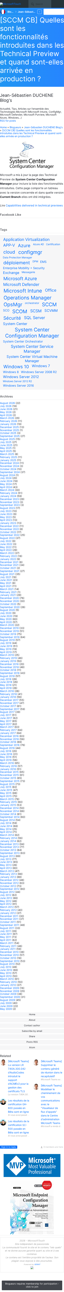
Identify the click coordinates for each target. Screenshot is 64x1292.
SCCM (49, 304)
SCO (6, 310)
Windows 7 (41, 366)
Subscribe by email (32, 1031)
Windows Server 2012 (21, 377)
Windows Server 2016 (18, 385)
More (39, 12)
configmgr (30, 252)
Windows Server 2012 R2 (17, 381)
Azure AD (38, 244)
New (56, 11)
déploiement (16, 262)
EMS (43, 262)
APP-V (9, 245)
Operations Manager (27, 298)
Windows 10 (16, 366)
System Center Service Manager (32, 349)
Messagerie (28, 272)
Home (3, 127)
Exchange (11, 273)
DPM (35, 261)
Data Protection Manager (17, 257)
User (62, 4)
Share (32, 1036)
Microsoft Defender (21, 284)
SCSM (36, 310)
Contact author (32, 1025)
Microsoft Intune (23, 291)
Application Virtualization (26, 239)
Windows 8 (11, 372)
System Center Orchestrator (23, 341)
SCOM (19, 311)
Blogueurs (15, 127)
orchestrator (32, 302)
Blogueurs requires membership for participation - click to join (32, 1285)
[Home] (11, 4)
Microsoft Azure (20, 278)
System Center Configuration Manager (32, 333)
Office (50, 290)
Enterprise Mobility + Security (24, 268)
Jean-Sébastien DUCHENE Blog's (43, 127)
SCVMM (51, 310)
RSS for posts (8, 120)
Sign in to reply (8, 1147)
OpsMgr (13, 304)
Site (25, 4)
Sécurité (12, 318)
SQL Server (34, 317)
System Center (15, 324)
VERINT (37, 1264)
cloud (9, 252)
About (32, 1020)
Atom (32, 1047)
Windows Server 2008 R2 (39, 372)
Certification (53, 244)
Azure (24, 245)
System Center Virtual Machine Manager (32, 358)
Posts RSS (32, 1042)
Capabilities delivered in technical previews (34, 205)
